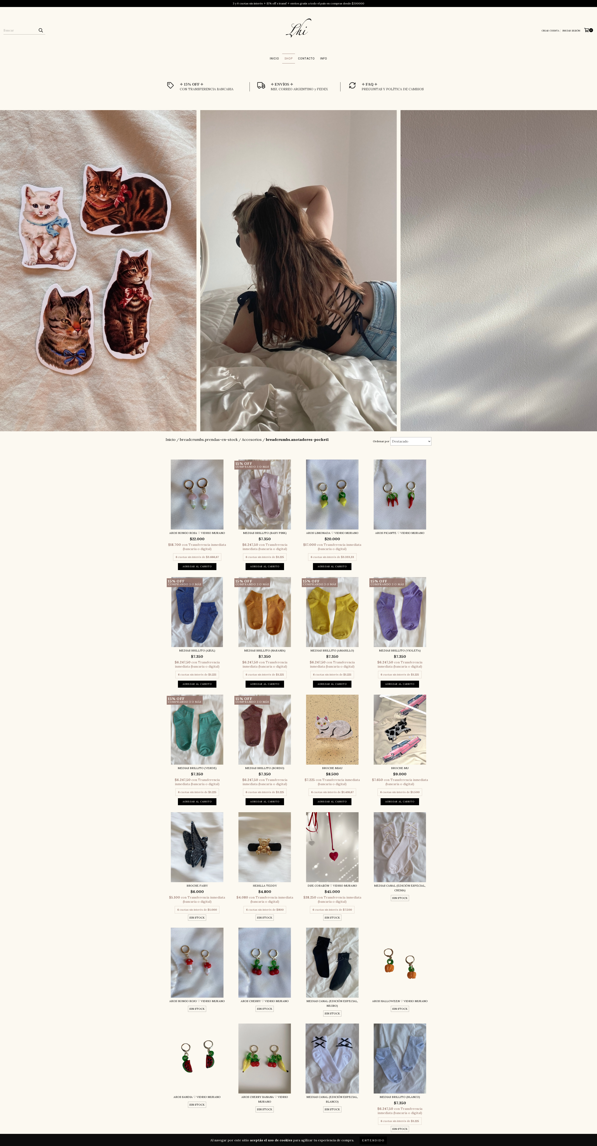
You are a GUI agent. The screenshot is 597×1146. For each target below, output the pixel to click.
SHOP (289, 58)
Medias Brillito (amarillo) (332, 650)
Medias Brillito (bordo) (264, 768)
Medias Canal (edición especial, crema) (400, 888)
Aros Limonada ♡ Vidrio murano (332, 533)
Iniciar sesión (571, 30)
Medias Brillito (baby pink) (265, 533)
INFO (323, 58)
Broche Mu (400, 768)
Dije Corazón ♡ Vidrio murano (332, 885)
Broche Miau (332, 768)
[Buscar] (40, 30)
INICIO (274, 58)
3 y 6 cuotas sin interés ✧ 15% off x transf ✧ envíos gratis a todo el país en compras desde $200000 (298, 3)
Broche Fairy (197, 885)
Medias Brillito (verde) (197, 768)
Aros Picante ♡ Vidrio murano (399, 533)
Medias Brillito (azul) (197, 650)
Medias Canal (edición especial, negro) (332, 1003)
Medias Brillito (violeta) (400, 650)
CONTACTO (306, 58)
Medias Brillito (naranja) (264, 650)
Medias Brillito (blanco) (400, 1097)
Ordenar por (381, 441)
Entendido (373, 1140)
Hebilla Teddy (265, 885)
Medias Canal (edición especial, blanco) (332, 1099)
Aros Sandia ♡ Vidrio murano (197, 1097)
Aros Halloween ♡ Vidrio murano (400, 1001)
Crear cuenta (550, 30)
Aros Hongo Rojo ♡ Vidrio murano (197, 1001)
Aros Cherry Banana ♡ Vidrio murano (264, 1099)
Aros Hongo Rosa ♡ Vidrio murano (197, 533)
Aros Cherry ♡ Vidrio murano (265, 1001)
